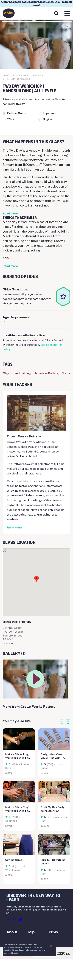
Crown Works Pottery (24, 436)
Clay (6, 373)
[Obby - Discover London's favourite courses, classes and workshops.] (9, 14)
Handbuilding (21, 373)
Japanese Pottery (46, 373)
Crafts (66, 373)
